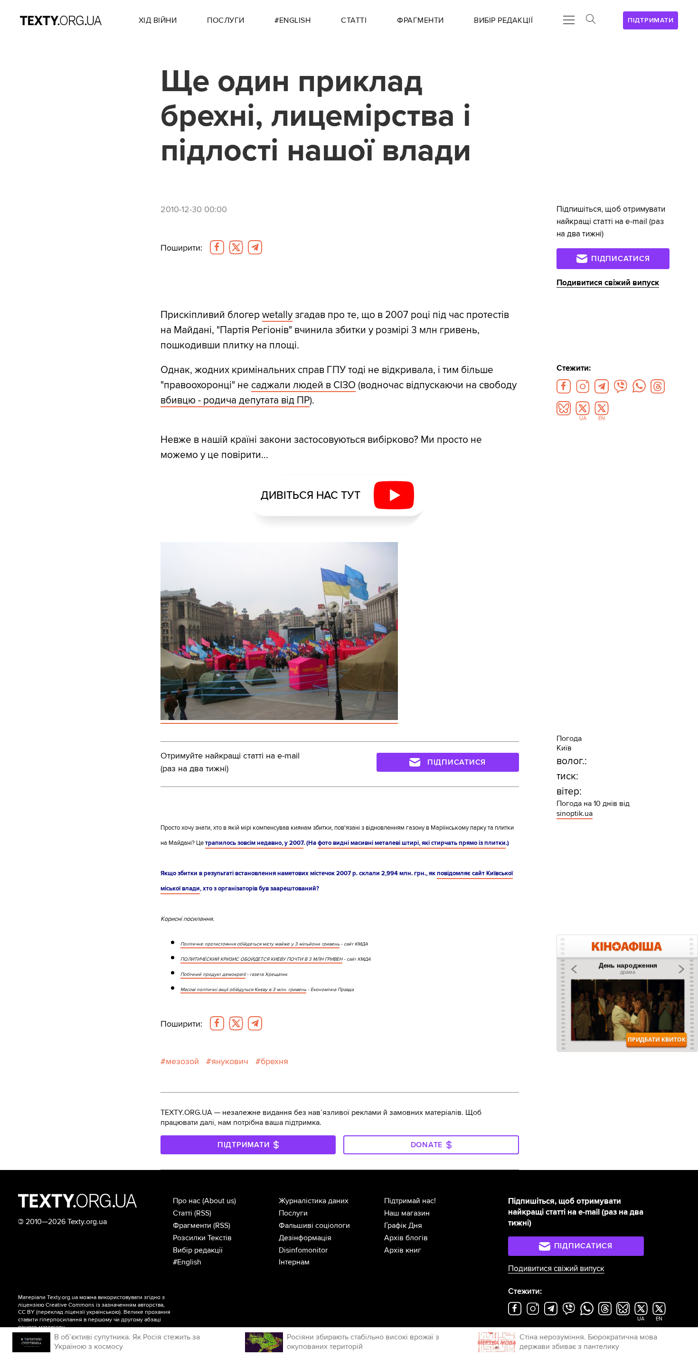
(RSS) (202, 1213)
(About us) (219, 1201)
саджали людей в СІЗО (303, 385)
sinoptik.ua (575, 813)
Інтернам (294, 1262)
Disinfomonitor (303, 1250)
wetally (277, 315)
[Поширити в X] (236, 247)
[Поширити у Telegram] (255, 247)
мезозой (182, 1061)
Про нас (186, 1201)
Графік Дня (403, 1225)
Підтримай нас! (410, 1201)
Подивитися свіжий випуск (608, 283)
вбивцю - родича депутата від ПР (235, 400)
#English (187, 1262)
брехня (274, 1061)
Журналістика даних (314, 1201)
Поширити (181, 248)
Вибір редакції (198, 1250)
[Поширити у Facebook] (217, 247)
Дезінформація (305, 1238)
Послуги (293, 1213)
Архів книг (402, 1250)
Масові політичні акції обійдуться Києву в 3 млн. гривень (243, 989)
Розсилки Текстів (202, 1238)
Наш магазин (407, 1213)
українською (102, 1312)
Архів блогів (406, 1238)
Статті (182, 1213)
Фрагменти (192, 1225)
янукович (229, 1061)
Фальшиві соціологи (314, 1225)
